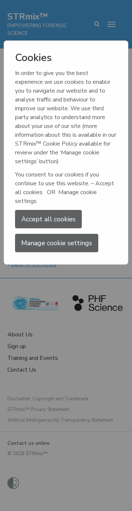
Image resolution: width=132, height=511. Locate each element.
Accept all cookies (48, 219)
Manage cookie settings (56, 243)
